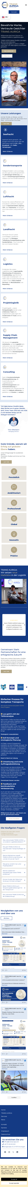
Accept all (14, 1179)
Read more (14, 631)
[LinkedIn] (17, 1152)
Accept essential (14, 1183)
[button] (26, 5)
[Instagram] (9, 1152)
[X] (13, 1152)
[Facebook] (5, 1152)
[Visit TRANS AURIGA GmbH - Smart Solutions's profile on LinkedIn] (3, 925)
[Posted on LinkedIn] (25, 926)
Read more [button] (4, 933)
